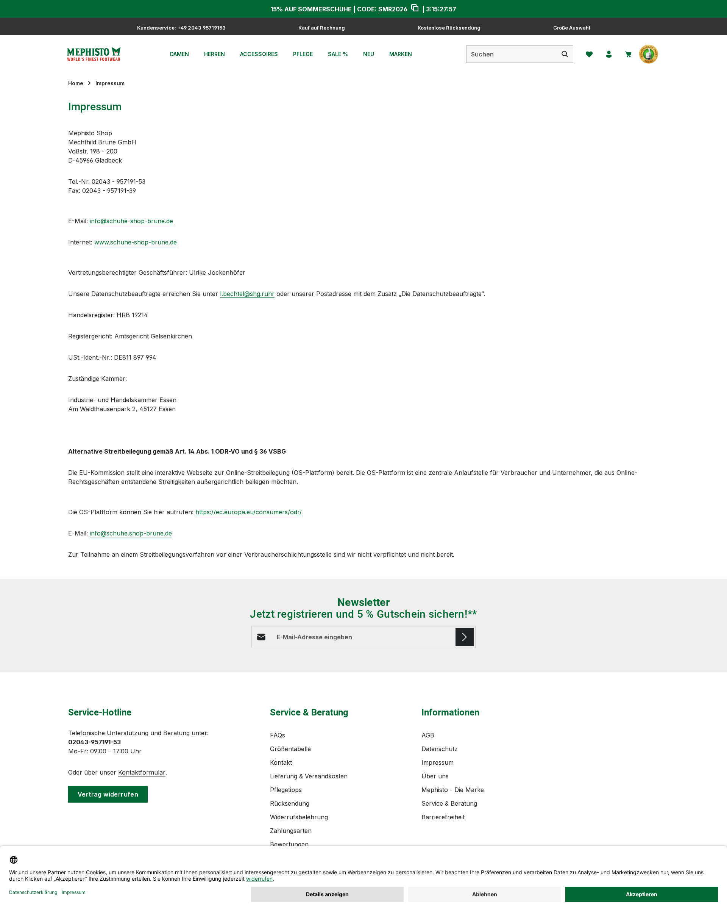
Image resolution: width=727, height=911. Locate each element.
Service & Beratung (449, 803)
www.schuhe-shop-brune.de (135, 242)
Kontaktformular (141, 772)
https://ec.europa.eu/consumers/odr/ (248, 512)
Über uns (435, 776)
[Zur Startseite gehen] (93, 54)
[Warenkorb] (628, 54)
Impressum (437, 762)
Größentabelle (290, 749)
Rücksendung (289, 803)
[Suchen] (565, 54)
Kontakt (281, 762)
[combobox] (511, 54)
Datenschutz (439, 749)
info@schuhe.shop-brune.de (131, 533)
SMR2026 (393, 9)
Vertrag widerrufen (108, 794)
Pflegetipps (286, 790)
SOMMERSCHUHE (325, 9)
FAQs (277, 735)
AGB (427, 735)
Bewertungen (289, 844)
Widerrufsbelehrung (299, 817)
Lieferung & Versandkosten (309, 776)
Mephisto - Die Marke (452, 790)
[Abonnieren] (465, 637)
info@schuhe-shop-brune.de (131, 221)
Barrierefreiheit (443, 817)
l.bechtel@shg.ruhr (247, 293)
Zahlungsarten (291, 830)
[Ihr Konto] (609, 54)
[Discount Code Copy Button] (415, 9)
